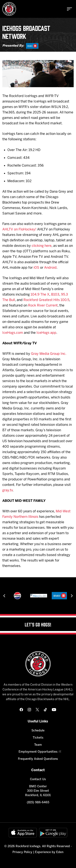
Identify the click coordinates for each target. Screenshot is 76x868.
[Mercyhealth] (38, 595)
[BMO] (32, 46)
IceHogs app (46, 332)
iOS (36, 267)
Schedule (38, 730)
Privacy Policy (22, 852)
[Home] (9, 9)
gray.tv (7, 490)
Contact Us (38, 779)
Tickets (38, 737)
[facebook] (21, 709)
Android (50, 267)
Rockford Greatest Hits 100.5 (46, 300)
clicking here (42, 245)
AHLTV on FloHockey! (19, 229)
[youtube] (54, 709)
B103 (55, 294)
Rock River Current (43, 305)
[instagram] (29, 709)
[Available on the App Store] (23, 832)
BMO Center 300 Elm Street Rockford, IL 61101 (38, 791)
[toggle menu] (69, 9)
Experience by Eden (49, 852)
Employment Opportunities (38, 752)
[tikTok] (45, 709)
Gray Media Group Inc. (48, 353)
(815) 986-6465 (38, 802)
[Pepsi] (17, 595)
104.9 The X (40, 294)
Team (38, 745)
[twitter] (37, 709)
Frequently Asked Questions (38, 759)
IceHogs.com (12, 332)
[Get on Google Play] (53, 832)
